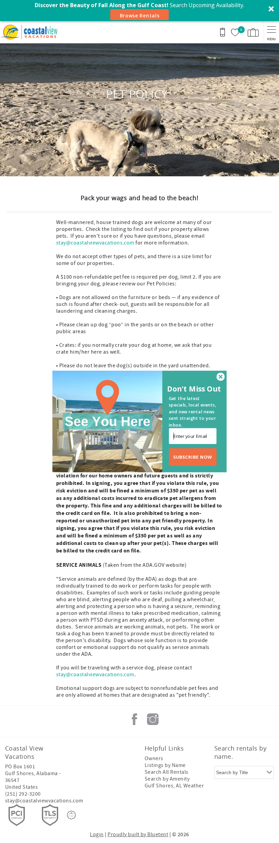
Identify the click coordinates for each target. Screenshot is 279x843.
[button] (195, 389)
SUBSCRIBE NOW (192, 457)
